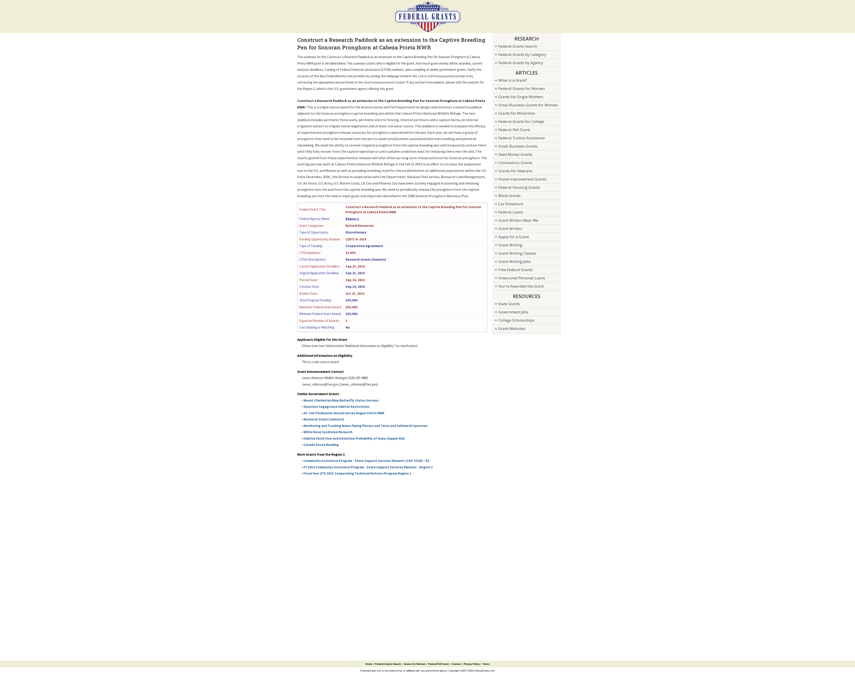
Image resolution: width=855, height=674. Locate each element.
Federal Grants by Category (522, 54)
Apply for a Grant (513, 236)
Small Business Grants (517, 146)
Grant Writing (510, 245)
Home (368, 664)
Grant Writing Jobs (514, 261)
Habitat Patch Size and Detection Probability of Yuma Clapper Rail (354, 438)
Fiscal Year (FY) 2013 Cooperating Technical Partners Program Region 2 (357, 473)
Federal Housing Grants (519, 187)
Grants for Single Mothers (520, 96)
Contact (456, 664)
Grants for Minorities (516, 113)
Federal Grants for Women (521, 88)
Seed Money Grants (515, 154)
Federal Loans (510, 212)
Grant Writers (510, 228)
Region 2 (352, 219)
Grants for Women (414, 664)
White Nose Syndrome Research (327, 432)
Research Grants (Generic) (323, 419)
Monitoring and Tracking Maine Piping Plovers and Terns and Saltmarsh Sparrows (365, 426)
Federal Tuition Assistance (521, 137)
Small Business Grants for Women (528, 105)
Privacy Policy (472, 664)
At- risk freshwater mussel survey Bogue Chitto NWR (343, 413)
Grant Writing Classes (517, 253)
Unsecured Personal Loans (521, 277)
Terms (486, 664)
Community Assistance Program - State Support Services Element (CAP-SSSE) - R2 (366, 461)
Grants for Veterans (515, 170)
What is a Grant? (512, 80)
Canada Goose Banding (321, 445)
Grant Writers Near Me (518, 220)
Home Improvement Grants (522, 179)
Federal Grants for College (521, 121)
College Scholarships (516, 320)
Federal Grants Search (517, 46)
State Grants (509, 303)
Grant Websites (511, 328)
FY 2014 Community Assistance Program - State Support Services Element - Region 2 (368, 467)
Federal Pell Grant (514, 129)
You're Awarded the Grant (521, 286)
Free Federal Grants (515, 269)
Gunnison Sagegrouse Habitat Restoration (336, 406)
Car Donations (510, 203)
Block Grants (509, 195)
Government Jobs (513, 312)
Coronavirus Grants (515, 162)
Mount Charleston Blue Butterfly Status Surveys (341, 400)
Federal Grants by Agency (520, 62)
